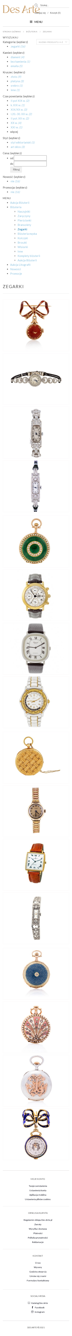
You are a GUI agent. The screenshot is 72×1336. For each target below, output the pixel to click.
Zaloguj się (40, 13)
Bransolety (24, 224)
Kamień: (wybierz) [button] (13, 52)
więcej (14, 131)
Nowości (15, 269)
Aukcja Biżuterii (19, 202)
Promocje (16, 273)
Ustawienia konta (37, 1190)
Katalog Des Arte (39, 1303)
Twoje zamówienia (38, 1186)
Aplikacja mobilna (37, 1194)
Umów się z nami (38, 1276)
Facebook (39, 1307)
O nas (38, 1262)
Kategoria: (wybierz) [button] (15, 42)
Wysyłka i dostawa (38, 1228)
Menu (38, 21)
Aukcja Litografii (20, 264)
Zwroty (37, 1224)
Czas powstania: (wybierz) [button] (19, 96)
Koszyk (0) (55, 13)
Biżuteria (31, 31)
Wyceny (38, 1267)
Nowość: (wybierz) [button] (14, 176)
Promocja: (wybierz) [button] (15, 187)
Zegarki (47, 31)
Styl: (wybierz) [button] (11, 138)
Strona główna (12, 31)
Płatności (37, 1233)
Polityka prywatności (38, 1237)
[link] (17, 46)
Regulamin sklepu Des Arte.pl (38, 1220)
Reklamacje (38, 1242)
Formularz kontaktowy (38, 1280)
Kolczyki (23, 238)
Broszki (22, 242)
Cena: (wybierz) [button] (12, 153)
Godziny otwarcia (38, 1271)
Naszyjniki (24, 211)
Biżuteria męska (27, 233)
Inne (20, 251)
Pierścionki (24, 220)
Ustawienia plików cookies (38, 1199)
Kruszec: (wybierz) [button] (14, 72)
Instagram (40, 1312)
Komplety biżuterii (29, 255)
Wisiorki (23, 247)
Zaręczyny (24, 216)
